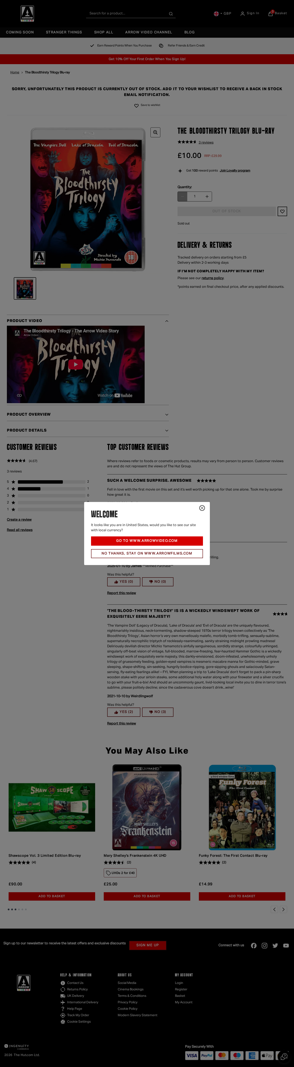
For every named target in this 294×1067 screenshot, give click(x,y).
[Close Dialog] (202, 508)
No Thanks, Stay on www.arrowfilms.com (147, 553)
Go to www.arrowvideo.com (147, 541)
